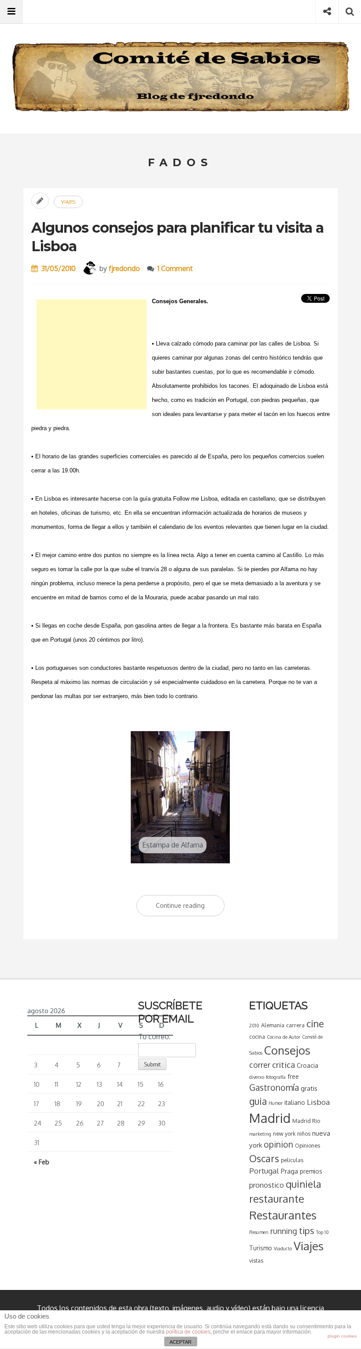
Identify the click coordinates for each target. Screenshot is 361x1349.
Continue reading (190, 909)
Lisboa (318, 1102)
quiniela (303, 1184)
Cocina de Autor (283, 1037)
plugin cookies (342, 1336)
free (293, 1076)
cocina (257, 1036)
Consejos (287, 1050)
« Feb (41, 1162)
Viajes (68, 202)
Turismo (260, 1248)
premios (311, 1171)
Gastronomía (274, 1087)
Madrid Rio (306, 1120)
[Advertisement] (92, 354)
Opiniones (307, 1145)
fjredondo (124, 268)
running (283, 1231)
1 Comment (175, 268)
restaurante (276, 1198)
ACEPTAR (180, 1342)
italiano (294, 1102)
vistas (256, 1260)
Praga (289, 1171)
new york (284, 1133)
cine (315, 1023)
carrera (295, 1025)
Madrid (270, 1118)
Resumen (259, 1232)
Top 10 (322, 1232)
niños (303, 1133)
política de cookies (188, 1332)
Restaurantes (283, 1215)
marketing (260, 1134)
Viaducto (283, 1248)
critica (283, 1064)
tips (306, 1230)
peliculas (292, 1159)
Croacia (307, 1065)
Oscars (264, 1158)
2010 (254, 1025)
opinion (278, 1144)
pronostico (266, 1185)
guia (258, 1101)
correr (259, 1065)
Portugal (264, 1170)
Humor (276, 1103)
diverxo (256, 1077)
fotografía (276, 1077)
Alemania (272, 1025)
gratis (309, 1088)
